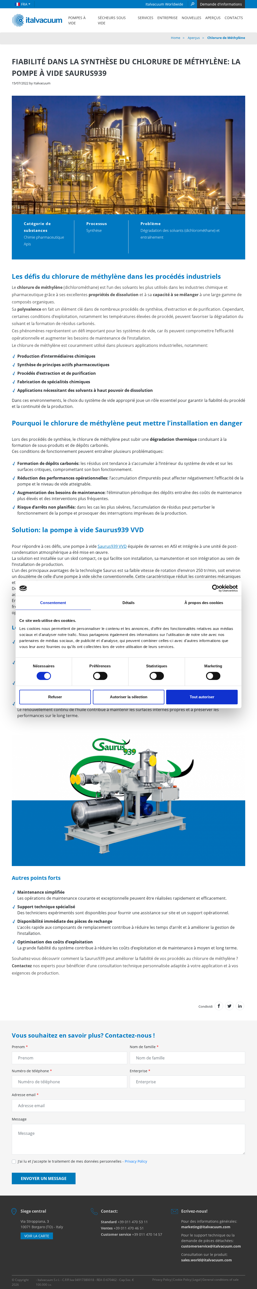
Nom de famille (144, 1046)
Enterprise (140, 1070)
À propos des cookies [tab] (203, 603)
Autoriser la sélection (128, 697)
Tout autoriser (202, 697)
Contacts (234, 17)
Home (175, 37)
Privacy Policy (136, 1161)
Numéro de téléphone (32, 1070)
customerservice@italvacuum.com (211, 1246)
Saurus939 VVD (112, 546)
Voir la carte (36, 1235)
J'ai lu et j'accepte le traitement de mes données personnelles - (82, 1161)
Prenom (20, 1046)
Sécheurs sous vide (112, 20)
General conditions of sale (220, 1279)
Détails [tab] (128, 603)
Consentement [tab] (53, 603)
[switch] (100, 676)
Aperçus (213, 17)
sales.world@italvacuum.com (206, 1260)
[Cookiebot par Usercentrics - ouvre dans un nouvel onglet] (216, 588)
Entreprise (167, 17)
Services (145, 17)
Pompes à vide (77, 20)
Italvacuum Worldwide (164, 4)
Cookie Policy (182, 1279)
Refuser (55, 697)
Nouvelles (191, 17)
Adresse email (25, 1094)
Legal (197, 1279)
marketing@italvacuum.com (205, 1226)
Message (19, 1119)
